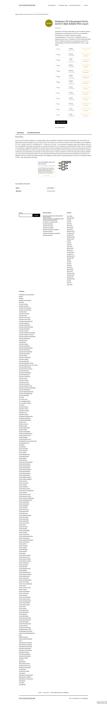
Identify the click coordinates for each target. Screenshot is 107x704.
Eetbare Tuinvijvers (23, 424)
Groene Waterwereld (24, 612)
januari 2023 (70, 271)
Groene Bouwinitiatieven (24, 463)
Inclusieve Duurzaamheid (25, 627)
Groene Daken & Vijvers (24, 488)
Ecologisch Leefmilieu (24, 410)
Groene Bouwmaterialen (24, 465)
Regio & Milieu (22, 661)
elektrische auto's (23, 425)
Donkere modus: (101, 702)
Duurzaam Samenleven (24, 328)
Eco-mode (21, 397)
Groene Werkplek (23, 614)
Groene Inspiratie (23, 528)
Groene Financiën (23, 507)
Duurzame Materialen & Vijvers (26, 363)
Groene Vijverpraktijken (24, 602)
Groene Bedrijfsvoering (24, 454)
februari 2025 (70, 227)
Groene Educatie (23, 492)
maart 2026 (69, 216)
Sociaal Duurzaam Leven (24, 665)
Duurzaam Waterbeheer (24, 338)
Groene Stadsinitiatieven (24, 572)
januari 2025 (70, 229)
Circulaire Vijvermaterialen (25, 309)
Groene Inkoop (22, 524)
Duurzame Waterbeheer (24, 389)
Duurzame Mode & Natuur (25, 366)
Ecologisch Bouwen (23, 406)
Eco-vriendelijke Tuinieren (25, 403)
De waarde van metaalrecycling (50, 221)
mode (20, 640)
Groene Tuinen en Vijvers (25, 587)
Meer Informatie (85, 48)
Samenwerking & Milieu (24, 663)
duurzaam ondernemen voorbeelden (51, 233)
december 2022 (70, 273)
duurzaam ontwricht (48, 235)
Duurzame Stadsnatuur (24, 374)
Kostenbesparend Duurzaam (25, 631)
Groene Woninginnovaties (25, 618)
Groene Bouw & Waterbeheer (26, 462)
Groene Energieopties (24, 501)
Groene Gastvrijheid (23, 511)
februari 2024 (70, 248)
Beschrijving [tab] (20, 132)
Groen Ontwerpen (23, 450)
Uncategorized (22, 669)
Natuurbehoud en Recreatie (25, 642)
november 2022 (70, 275)
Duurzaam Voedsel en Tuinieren (26, 334)
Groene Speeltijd (23, 570)
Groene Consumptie (23, 483)
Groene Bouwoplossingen (25, 469)
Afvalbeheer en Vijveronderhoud (26, 294)
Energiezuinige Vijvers (24, 443)
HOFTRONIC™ (50, 188)
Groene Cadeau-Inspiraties (25, 479)
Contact (86, 5)
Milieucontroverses (23, 637)
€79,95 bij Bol (47, 175)
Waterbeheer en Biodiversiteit (26, 675)
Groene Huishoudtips (24, 521)
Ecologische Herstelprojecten (26, 416)
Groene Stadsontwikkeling (25, 574)
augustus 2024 (70, 238)
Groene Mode (22, 553)
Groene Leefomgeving (24, 541)
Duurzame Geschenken (24, 349)
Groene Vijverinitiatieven (24, 597)
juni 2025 (69, 219)
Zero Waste (21, 682)
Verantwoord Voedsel (24, 671)
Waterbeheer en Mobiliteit (25, 677)
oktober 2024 (70, 235)
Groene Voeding (23, 608)
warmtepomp (22, 673)
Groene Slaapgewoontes (25, 568)
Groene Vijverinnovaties (24, 599)
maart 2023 (69, 267)
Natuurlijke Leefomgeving (25, 648)
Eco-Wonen (21, 405)
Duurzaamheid (51, 5)
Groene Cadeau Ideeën (24, 475)
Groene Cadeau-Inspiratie (25, 477)
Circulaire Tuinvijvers (24, 306)
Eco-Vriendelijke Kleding (24, 401)
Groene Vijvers (22, 606)
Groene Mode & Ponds (24, 557)
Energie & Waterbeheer (24, 427)
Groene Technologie (23, 578)
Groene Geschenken (24, 517)
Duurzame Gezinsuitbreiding (25, 351)
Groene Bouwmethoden (24, 467)
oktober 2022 (70, 277)
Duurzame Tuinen (23, 378)
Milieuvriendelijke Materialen (25, 638)
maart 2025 (69, 225)
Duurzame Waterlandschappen (26, 391)
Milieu (20, 635)
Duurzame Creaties (23, 344)
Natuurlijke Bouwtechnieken (25, 646)
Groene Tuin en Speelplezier (25, 583)
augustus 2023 (70, 257)
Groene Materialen (23, 549)
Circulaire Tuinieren (23, 304)
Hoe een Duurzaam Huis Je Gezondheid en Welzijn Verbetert (53, 216)
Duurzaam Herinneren (24, 313)
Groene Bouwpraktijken (24, 471)
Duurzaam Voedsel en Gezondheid (27, 332)
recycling (21, 659)
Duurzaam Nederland (24, 323)
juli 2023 (69, 259)
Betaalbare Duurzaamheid (25, 300)
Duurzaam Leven (23, 315)
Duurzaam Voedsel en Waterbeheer (27, 336)
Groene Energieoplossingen (25, 500)
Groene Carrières (23, 481)
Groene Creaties (23, 484)
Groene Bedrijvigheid (24, 456)
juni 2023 (69, 261)
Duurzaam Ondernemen (24, 325)
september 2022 (71, 278)
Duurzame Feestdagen (24, 346)
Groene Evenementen (24, 503)
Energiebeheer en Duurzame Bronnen (28, 441)
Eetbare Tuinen (22, 422)
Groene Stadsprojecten (24, 576)
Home (16, 14)
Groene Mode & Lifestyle (25, 555)
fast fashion (22, 444)
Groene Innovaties (23, 526)
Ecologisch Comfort (23, 408)
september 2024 (71, 237)
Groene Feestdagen (23, 505)
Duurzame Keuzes (23, 355)
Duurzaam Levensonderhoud (26, 321)
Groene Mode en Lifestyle (25, 560)
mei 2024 (69, 242)
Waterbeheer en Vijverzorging (26, 678)
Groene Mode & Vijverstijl (25, 559)
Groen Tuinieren (22, 452)
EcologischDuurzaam (27, 5)
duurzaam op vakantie (48, 227)
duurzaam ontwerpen (48, 225)
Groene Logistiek (23, 547)
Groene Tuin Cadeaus (24, 581)
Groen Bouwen (22, 446)
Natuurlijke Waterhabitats (25, 656)
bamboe (21, 296)
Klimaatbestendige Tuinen (25, 629)
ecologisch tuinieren (23, 414)
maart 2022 (69, 284)
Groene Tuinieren (23, 589)
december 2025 (70, 218)
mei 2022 (69, 282)
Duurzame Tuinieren (23, 380)
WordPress (85, 698)
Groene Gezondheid (23, 519)
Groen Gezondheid (23, 448)
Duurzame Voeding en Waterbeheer (27, 387)
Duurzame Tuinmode (24, 382)
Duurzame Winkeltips (24, 395)
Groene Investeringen (24, 534)
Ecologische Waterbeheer (25, 420)
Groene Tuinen (22, 585)
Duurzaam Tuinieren (23, 330)
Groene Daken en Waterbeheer (26, 490)
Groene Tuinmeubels (24, 593)
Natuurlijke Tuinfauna (24, 652)
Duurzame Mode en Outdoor (25, 368)
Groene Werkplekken (24, 616)
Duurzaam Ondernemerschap (26, 327)
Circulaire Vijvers (23, 311)
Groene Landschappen (24, 538)
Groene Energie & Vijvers (25, 494)
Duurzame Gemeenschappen (26, 347)
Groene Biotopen (23, 460)
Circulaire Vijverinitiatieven (25, 307)
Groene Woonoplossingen (25, 623)
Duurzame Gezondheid (24, 353)
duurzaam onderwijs (48, 231)
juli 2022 (69, 280)
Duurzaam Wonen (23, 340)
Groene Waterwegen (24, 610)
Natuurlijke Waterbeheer (24, 654)
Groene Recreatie (23, 566)
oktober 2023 (70, 254)
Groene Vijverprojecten (24, 604)
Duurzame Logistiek (23, 359)
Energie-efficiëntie (23, 437)
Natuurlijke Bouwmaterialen (25, 644)
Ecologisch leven (63, 5)
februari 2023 (70, 269)
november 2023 (70, 252)
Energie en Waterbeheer (24, 431)
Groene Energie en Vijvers (25, 496)
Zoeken (21, 212)
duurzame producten (24, 370)
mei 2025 (69, 221)
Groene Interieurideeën (24, 530)
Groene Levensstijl (23, 545)
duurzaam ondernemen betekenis (51, 229)
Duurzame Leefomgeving (25, 357)
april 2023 (69, 265)
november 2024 (70, 233)
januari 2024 (70, 250)
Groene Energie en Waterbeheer (26, 498)
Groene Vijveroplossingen (25, 600)
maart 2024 (70, 246)
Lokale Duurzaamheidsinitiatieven (27, 633)
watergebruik (22, 680)
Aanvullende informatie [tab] (33, 132)
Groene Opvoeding (23, 564)
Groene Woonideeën (24, 621)
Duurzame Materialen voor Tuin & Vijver (28, 365)
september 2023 (71, 256)
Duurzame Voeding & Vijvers (25, 385)
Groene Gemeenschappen (25, 515)
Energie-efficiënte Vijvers (25, 435)
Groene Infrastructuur (24, 522)
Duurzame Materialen (24, 361)
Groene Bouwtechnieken (25, 473)
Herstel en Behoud (23, 625)
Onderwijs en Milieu (23, 657)
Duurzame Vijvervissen (24, 384)
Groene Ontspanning (24, 562)
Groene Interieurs (23, 532)
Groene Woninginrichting (25, 619)
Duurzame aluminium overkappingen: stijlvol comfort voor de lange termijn (53, 219)
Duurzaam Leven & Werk (24, 319)
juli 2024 (69, 240)
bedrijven (21, 298)
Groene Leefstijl (22, 543)
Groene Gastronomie (24, 509)
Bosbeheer (21, 302)
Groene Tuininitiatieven (24, 591)
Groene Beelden (22, 458)
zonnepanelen (22, 684)
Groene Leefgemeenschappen (26, 540)
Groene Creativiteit (23, 486)
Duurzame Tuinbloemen (24, 376)
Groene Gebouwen (23, 513)
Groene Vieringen (23, 595)
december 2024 (70, 231)
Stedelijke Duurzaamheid (25, 667)
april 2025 (69, 223)
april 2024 (69, 244)
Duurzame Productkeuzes (25, 372)
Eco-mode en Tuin (23, 399)
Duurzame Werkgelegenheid (25, 393)
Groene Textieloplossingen (25, 579)
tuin (16, 146)
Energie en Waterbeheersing (25, 433)
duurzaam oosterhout (48, 223)
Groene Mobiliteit (23, 551)
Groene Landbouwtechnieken (26, 536)
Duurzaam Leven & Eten (24, 317)
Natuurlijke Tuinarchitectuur (25, 650)
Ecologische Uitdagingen (25, 418)
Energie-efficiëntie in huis (25, 439)
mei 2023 (69, 263)
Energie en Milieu (23, 429)
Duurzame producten (74, 5)
